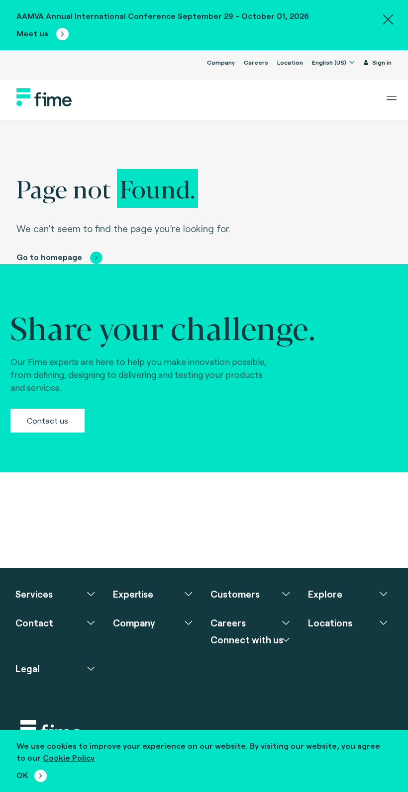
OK (22, 775)
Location (290, 62)
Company (221, 62)
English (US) (330, 62)
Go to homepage (49, 257)
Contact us (47, 420)
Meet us (33, 33)
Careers (256, 62)
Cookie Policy (69, 757)
